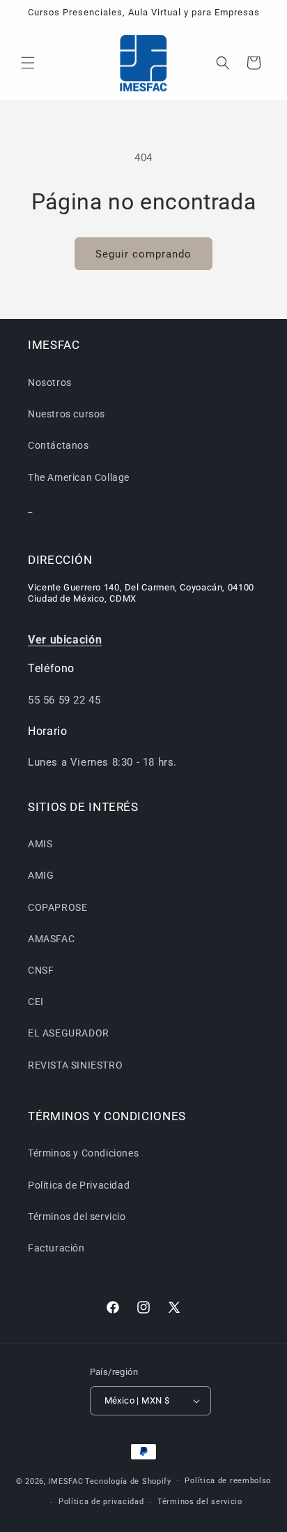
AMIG (41, 875)
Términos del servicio (77, 1216)
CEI (36, 1001)
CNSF (41, 970)
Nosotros (50, 382)
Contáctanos (58, 445)
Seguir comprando (143, 254)
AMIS (40, 843)
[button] (28, 62)
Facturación (56, 1248)
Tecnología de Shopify (128, 1480)
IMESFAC (65, 1480)
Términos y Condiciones (83, 1153)
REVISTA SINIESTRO (75, 1065)
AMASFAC (51, 938)
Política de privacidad (101, 1501)
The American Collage (79, 477)
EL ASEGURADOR (68, 1033)
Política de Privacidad (79, 1185)
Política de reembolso (228, 1480)
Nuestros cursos (66, 413)
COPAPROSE (57, 907)
